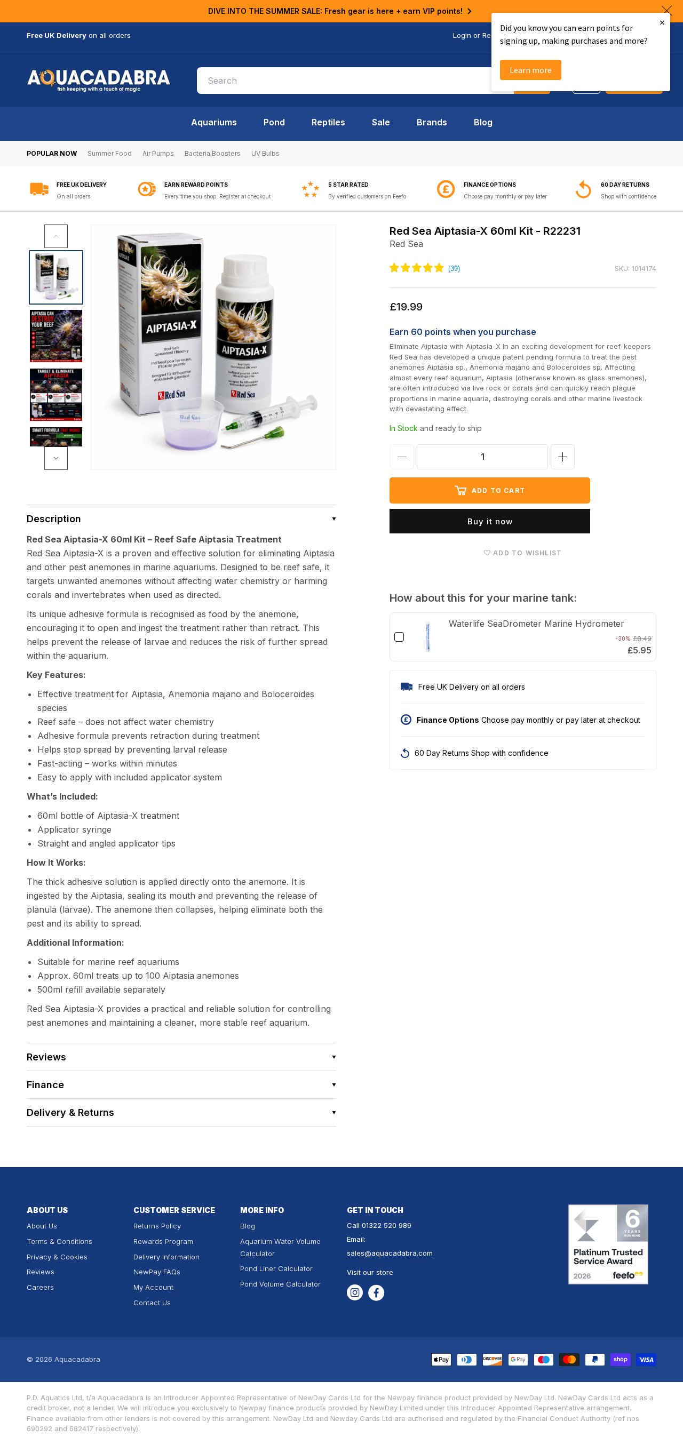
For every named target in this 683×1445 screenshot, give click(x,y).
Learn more (531, 70)
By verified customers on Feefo (367, 196)
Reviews (40, 1271)
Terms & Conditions (59, 1241)
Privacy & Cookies (57, 1256)
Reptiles (328, 122)
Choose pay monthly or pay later (505, 196)
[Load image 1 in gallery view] (56, 277)
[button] (181, 518)
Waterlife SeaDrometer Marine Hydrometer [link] (536, 623)
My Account (153, 1287)
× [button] (662, 22)
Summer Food (110, 153)
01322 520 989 (386, 1225)
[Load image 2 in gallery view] (56, 336)
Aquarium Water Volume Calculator (280, 1247)
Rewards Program (163, 1241)
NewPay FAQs (156, 1271)
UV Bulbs (265, 153)
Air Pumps (158, 153)
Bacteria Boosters (213, 153)
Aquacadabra (77, 1359)
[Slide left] (56, 236)
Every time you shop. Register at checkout (217, 196)
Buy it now (490, 521)
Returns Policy (157, 1226)
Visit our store (370, 1272)
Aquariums (214, 122)
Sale (381, 122)
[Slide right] (56, 458)
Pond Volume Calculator (280, 1284)
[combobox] (373, 80)
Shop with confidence (628, 196)
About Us (42, 1226)
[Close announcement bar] (666, 10)
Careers (40, 1287)
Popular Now (52, 153)
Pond (274, 122)
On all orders (73, 196)
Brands (432, 122)
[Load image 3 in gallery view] (56, 394)
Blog (483, 122)
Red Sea (406, 243)
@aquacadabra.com (398, 1253)
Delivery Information (166, 1256)
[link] (427, 637)
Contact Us (152, 1302)
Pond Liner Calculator (276, 1268)
